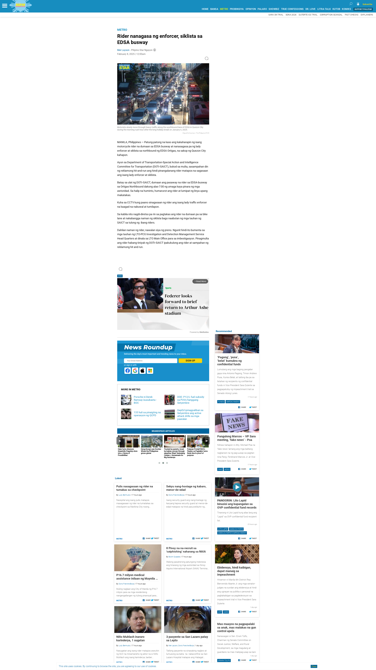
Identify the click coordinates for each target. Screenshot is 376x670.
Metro (122, 29)
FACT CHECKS (351, 15)
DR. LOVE (311, 9)
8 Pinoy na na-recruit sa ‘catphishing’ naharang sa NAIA (186, 549)
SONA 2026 (291, 15)
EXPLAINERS (367, 15)
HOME (205, 9)
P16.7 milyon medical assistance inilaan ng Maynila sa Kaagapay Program (137, 576)
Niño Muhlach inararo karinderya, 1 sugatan (130, 638)
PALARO (262, 9)
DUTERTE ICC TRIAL (308, 15)
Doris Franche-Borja (176, 495)
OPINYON (251, 9)
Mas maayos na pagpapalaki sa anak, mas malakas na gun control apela (236, 627)
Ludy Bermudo (124, 495)
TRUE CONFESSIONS (292, 9)
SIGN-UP (190, 360)
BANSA (214, 9)
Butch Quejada (174, 557)
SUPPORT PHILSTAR (363, 9)
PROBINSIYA (237, 9)
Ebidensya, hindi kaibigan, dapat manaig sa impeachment (234, 571)
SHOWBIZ (274, 9)
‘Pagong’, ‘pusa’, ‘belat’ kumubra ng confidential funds (229, 360)
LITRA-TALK (324, 9)
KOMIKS (346, 9)
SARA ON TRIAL (275, 15)
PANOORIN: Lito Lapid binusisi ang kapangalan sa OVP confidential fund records (236, 504)
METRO (224, 9)
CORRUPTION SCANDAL (331, 15)
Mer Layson (123, 50)
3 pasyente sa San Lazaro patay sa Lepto (187, 638)
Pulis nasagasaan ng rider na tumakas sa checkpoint (134, 488)
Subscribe (367, 4)
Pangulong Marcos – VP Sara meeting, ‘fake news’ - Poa (236, 438)
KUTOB (336, 9)
